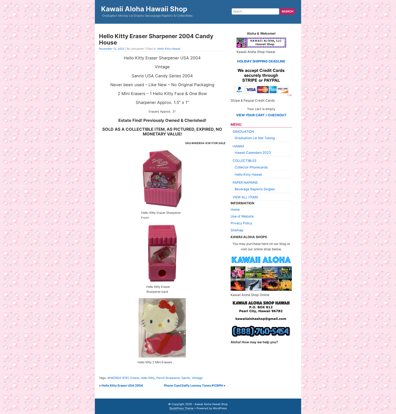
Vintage (197, 378)
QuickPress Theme (181, 408)
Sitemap (237, 230)
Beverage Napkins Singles (255, 189)
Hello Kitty (148, 378)
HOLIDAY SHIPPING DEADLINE (261, 61)
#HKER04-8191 (118, 378)
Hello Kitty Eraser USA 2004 (122, 385)
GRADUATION (243, 132)
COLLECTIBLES (244, 161)
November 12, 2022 (111, 48)
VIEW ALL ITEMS (245, 197)
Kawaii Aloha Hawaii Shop (144, 9)
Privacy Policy (241, 223)
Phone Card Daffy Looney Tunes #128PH (193, 385)
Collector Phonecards (251, 167)
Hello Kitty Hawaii (168, 48)
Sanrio (185, 378)
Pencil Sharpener (168, 378)
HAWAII (238, 146)
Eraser (134, 378)
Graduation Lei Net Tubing (255, 138)
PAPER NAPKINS (245, 183)
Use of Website (242, 216)
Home (235, 210)
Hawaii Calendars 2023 (253, 153)
